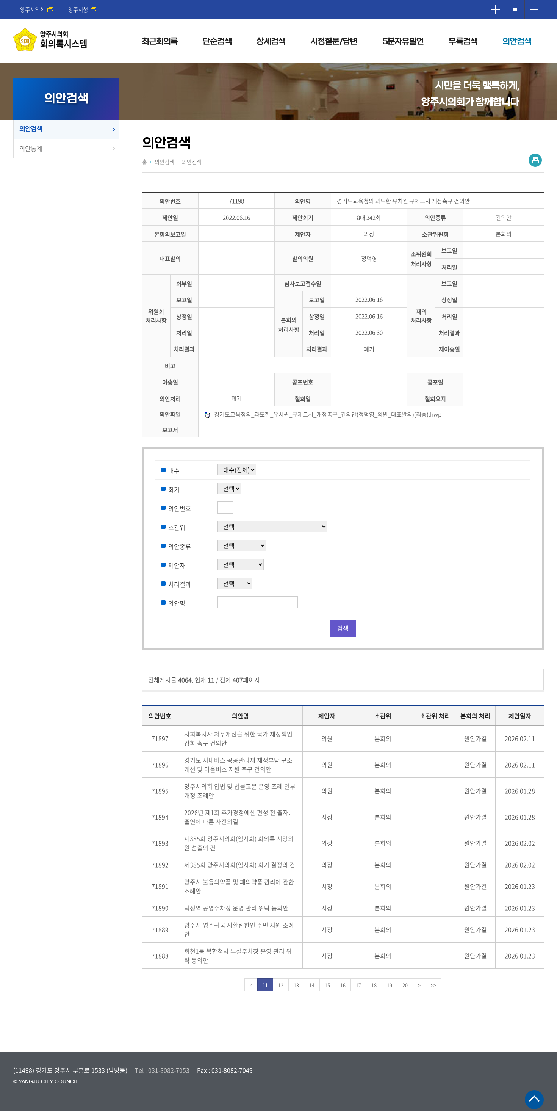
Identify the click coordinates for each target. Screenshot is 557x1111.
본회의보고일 (170, 234)
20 (405, 985)
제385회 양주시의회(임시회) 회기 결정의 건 (239, 864)
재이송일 (449, 349)
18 (374, 985)
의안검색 (516, 41)
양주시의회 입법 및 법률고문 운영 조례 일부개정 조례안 (240, 791)
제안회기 (302, 217)
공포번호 (302, 382)
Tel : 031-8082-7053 (162, 1070)
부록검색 (463, 41)
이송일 (170, 382)
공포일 (435, 382)
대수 (174, 470)
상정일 (449, 300)
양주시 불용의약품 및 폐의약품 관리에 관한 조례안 (239, 886)
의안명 (303, 201)
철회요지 (435, 398)
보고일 (449, 250)
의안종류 (435, 217)
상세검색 (271, 41)
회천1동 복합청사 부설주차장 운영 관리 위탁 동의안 (238, 955)
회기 (174, 489)
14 (311, 985)
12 (280, 985)
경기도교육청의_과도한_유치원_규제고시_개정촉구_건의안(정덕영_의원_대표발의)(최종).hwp (327, 414)
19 (389, 985)
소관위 (176, 527)
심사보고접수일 (302, 283)
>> (433, 985)
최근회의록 (160, 41)
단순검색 (217, 41)
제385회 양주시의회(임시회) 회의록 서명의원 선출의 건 (239, 843)
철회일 (303, 398)
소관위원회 (435, 234)
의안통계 (30, 148)
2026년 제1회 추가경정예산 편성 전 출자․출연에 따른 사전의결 (237, 817)
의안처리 (170, 398)
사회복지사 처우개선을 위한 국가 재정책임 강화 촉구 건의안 (238, 738)
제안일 (170, 217)
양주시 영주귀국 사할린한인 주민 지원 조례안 (239, 929)
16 (343, 985)
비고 (170, 365)
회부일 (184, 283)
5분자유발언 (403, 41)
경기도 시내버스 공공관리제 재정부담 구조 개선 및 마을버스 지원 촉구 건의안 (238, 764)
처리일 (449, 267)
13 (296, 985)
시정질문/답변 (333, 41)
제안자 (303, 234)
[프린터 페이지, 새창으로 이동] (535, 160)
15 (327, 985)
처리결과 (449, 332)
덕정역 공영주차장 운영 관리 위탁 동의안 (236, 907)
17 (358, 985)
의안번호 (170, 201)
